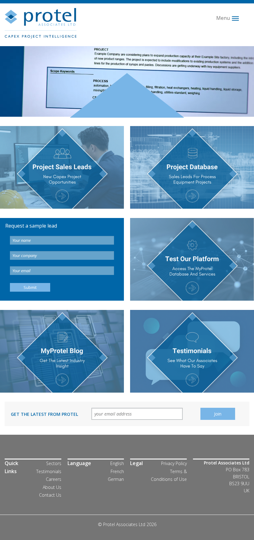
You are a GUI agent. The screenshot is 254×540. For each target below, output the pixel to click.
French (117, 471)
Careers (53, 479)
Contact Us (50, 495)
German (116, 479)
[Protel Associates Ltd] (41, 22)
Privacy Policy (174, 463)
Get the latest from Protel (44, 414)
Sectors (53, 463)
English (117, 463)
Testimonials (48, 471)
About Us (52, 487)
